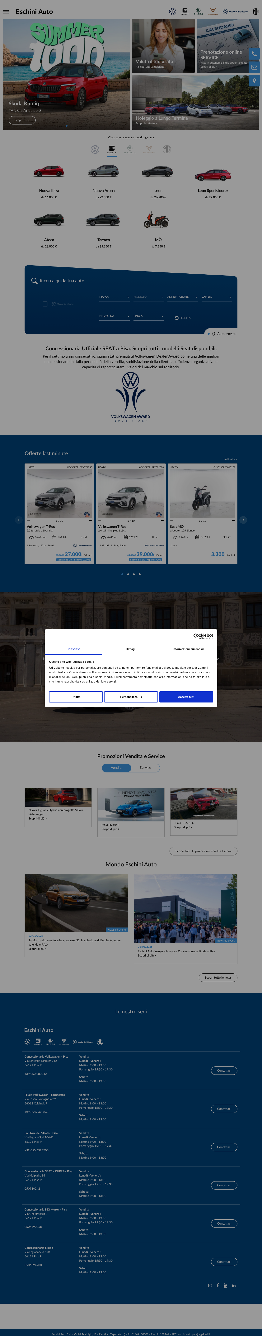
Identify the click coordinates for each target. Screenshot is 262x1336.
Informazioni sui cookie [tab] (188, 649)
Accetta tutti (186, 696)
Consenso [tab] (73, 649)
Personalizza (129, 696)
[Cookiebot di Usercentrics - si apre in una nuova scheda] (196, 636)
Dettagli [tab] (131, 649)
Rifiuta (76, 696)
